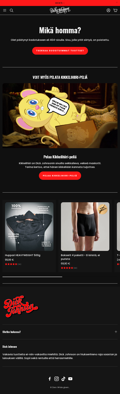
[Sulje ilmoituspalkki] (117, 2)
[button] (4, 10)
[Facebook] (50, 379)
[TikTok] (63, 379)
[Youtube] (70, 379)
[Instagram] (56, 379)
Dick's (58, 3)
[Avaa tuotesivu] (29, 226)
